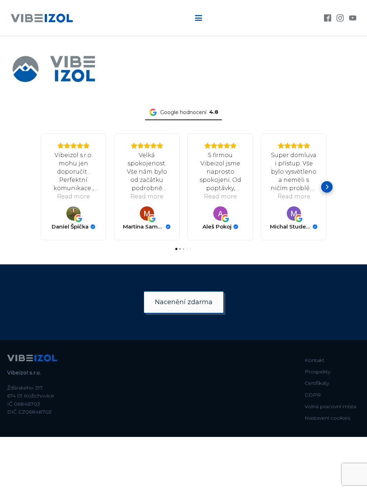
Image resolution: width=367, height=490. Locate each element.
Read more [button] (73, 196)
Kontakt (314, 360)
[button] (40, 187)
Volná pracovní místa (330, 406)
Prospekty (317, 371)
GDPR (313, 395)
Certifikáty (317, 383)
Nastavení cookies (327, 418)
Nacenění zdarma (184, 302)
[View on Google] (73, 213)
